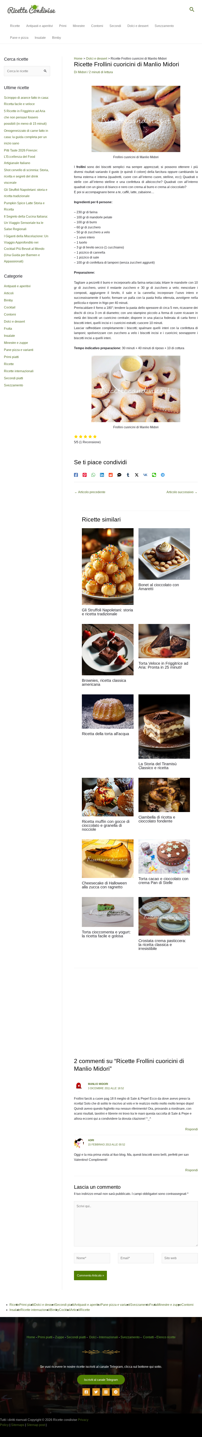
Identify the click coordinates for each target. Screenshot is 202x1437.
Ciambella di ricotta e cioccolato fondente (156, 819)
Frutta (8, 328)
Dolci (92, 1337)
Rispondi (191, 1129)
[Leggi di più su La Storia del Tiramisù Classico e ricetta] (164, 726)
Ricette (9, 364)
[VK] (145, 475)
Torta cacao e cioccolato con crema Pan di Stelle (163, 881)
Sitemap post (36, 1424)
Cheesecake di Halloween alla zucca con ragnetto (104, 885)
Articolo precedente (89, 492)
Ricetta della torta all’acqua (105, 734)
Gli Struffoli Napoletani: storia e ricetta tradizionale (107, 612)
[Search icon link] (192, 10)
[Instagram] (106, 1392)
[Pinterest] (85, 475)
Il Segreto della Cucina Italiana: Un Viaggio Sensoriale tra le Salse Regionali (26, 223)
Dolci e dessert (14, 321)
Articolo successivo (181, 492)
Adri (91, 1140)
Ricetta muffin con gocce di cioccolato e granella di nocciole (105, 825)
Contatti (148, 1337)
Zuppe (59, 1337)
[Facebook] (76, 475)
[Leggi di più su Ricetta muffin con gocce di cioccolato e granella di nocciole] (107, 796)
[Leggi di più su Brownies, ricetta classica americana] (107, 649)
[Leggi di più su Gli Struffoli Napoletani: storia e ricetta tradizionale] (107, 566)
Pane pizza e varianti (18, 350)
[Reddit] (111, 475)
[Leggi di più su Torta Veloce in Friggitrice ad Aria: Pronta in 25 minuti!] (164, 640)
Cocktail (9, 307)
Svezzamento (13, 385)
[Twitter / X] (137, 475)
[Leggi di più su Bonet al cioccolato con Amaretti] (164, 553)
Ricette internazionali (19, 371)
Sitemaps (17, 1424)
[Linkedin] (102, 475)
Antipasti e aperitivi (17, 286)
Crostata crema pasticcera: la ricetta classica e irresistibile (162, 945)
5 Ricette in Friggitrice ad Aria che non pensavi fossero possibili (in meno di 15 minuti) (25, 117)
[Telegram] (163, 475)
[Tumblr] (128, 475)
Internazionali (108, 1337)
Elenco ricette (166, 1337)
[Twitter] (96, 1392)
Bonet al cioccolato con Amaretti (158, 587)
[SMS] (119, 475)
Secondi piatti (13, 378)
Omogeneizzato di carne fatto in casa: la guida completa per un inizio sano (26, 137)
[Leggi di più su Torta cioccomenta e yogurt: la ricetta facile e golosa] (107, 911)
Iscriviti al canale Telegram (101, 1379)
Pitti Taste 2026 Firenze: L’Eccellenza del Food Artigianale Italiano (21, 157)
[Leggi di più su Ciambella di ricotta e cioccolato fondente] (164, 794)
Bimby (8, 300)
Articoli (9, 293)
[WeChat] (154, 475)
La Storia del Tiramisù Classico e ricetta (157, 766)
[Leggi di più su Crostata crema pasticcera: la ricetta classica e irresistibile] (164, 916)
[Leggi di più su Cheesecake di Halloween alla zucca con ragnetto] (107, 858)
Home (31, 1337)
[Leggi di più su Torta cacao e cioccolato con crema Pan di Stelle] (164, 856)
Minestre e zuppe (16, 342)
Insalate (9, 335)
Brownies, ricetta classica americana (104, 682)
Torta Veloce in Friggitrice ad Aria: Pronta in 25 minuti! (163, 665)
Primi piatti (11, 357)
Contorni (10, 314)
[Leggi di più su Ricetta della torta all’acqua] (107, 711)
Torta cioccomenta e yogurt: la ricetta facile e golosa (106, 934)
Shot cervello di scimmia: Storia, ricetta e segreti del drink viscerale (26, 176)
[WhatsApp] (93, 475)
